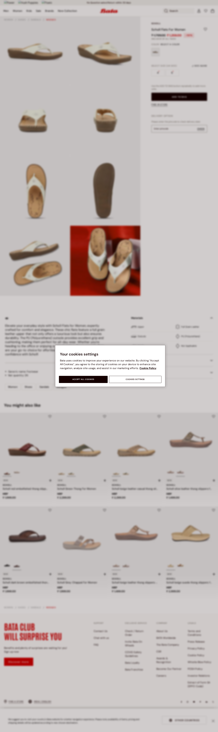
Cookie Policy (147, 368)
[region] (110, 366)
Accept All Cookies (83, 379)
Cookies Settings (135, 379)
